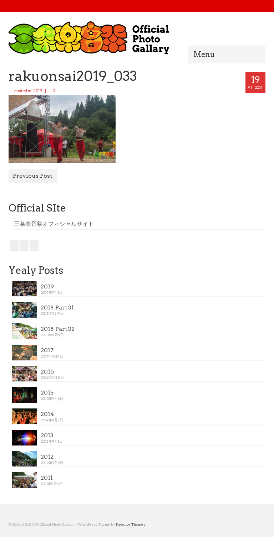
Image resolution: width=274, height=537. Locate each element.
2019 (37, 90)
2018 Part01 (57, 307)
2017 (47, 350)
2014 (47, 414)
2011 (47, 477)
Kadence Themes (130, 524)
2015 (47, 392)
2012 (47, 456)
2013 (47, 435)
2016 (47, 371)
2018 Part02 (58, 328)
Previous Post (32, 175)
